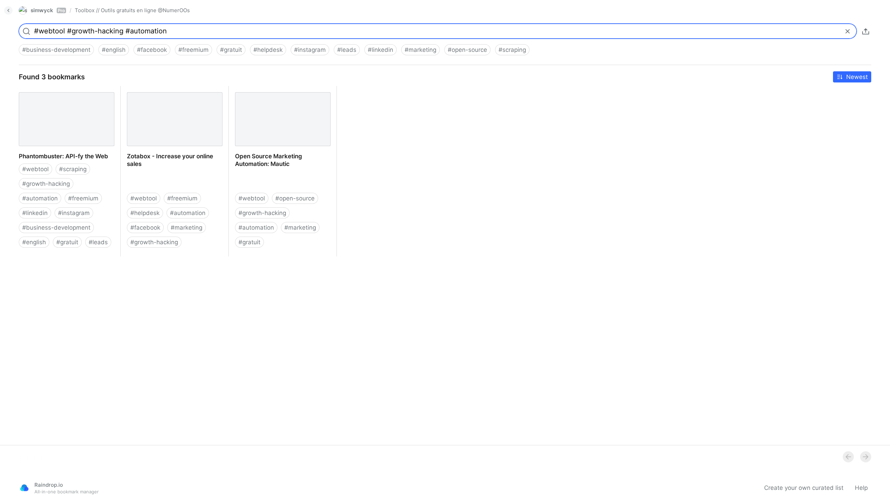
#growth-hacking (46, 183)
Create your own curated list (803, 487)
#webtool (35, 169)
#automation (40, 198)
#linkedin (380, 49)
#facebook (152, 49)
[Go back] (8, 10)
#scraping (512, 49)
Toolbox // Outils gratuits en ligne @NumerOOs (132, 10)
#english (114, 49)
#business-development (56, 49)
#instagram (310, 49)
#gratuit (231, 49)
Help (861, 487)
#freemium (193, 49)
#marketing (420, 49)
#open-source (467, 49)
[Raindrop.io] (24, 487)
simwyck (48, 10)
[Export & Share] (865, 31)
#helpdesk (268, 49)
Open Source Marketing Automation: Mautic (279, 93)
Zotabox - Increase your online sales (171, 89)
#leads (346, 49)
